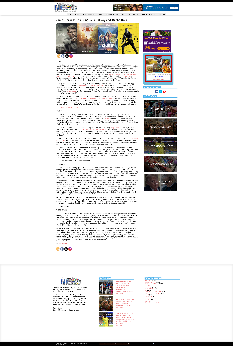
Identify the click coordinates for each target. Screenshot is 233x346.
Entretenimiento (89, 14)
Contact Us (79, 1)
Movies (147, 301)
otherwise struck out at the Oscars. (91, 85)
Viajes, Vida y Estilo (156, 14)
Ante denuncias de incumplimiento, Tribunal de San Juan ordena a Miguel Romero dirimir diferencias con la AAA (124, 286)
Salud (147, 295)
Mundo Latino (121, 14)
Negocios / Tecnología (137, 14)
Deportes (77, 14)
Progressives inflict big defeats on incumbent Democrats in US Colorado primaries (125, 302)
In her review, (125, 76)
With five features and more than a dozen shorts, (94, 98)
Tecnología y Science (152, 293)
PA (145, 290)
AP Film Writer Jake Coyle (68, 107)
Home (70, 14)
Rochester (149, 288)
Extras (147, 299)
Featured (148, 281)
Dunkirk (148, 287)
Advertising (68, 1)
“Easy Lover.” (115, 127)
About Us (58, 1)
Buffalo (148, 285)
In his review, (72, 91)
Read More (119, 294)
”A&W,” (107, 118)
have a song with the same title (94, 129)
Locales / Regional (106, 14)
